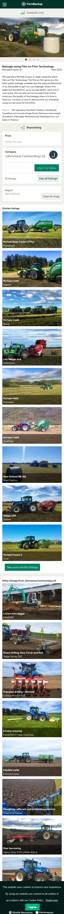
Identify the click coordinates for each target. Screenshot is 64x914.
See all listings (48, 178)
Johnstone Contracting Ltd (25, 156)
